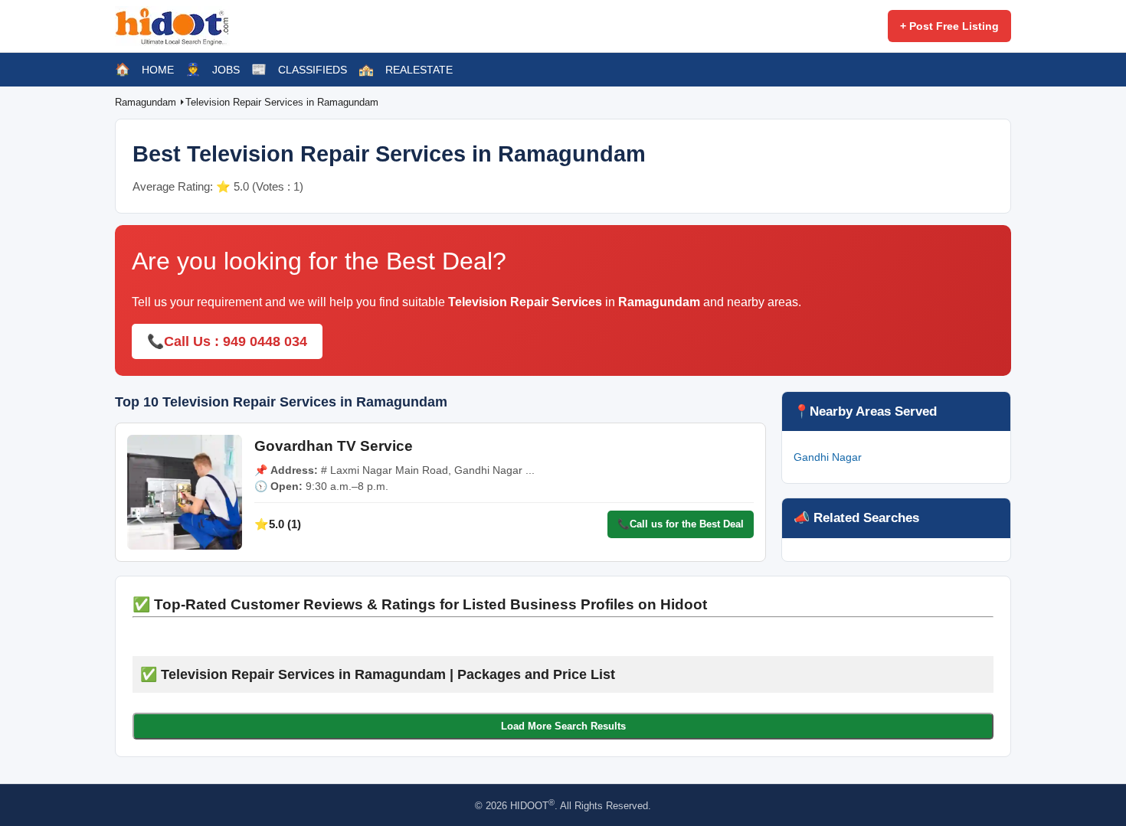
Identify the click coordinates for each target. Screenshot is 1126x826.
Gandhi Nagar (828, 457)
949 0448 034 (265, 341)
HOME (158, 70)
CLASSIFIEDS (312, 70)
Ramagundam (147, 102)
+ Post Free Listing (949, 26)
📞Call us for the (680, 524)
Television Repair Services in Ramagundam (281, 102)
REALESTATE (419, 70)
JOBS (226, 70)
